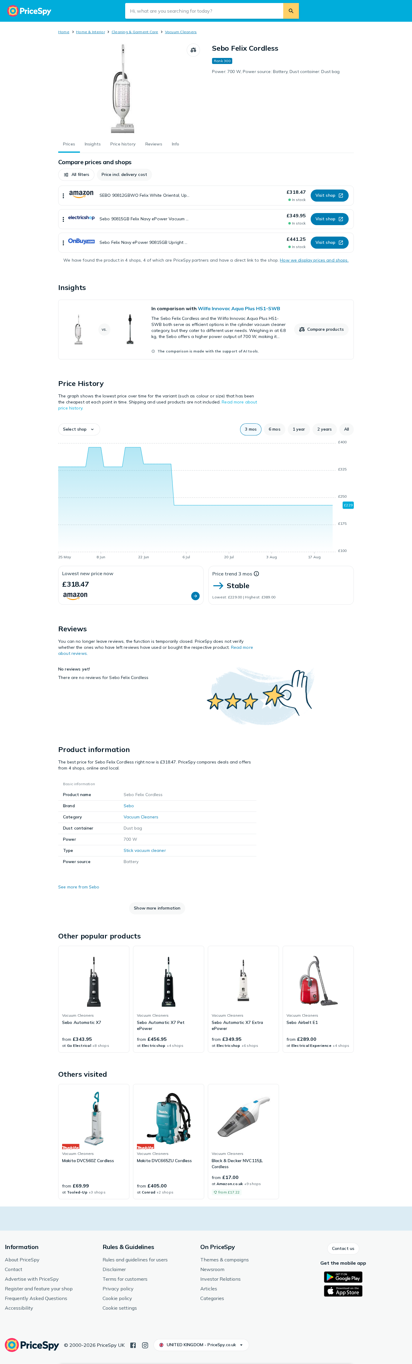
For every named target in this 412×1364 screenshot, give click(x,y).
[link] (206, 329)
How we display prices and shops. (314, 260)
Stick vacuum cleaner (145, 850)
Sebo (129, 805)
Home (63, 32)
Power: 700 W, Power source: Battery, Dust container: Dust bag (276, 71)
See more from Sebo (79, 887)
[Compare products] (193, 50)
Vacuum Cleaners (181, 32)
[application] (206, 500)
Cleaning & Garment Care (135, 32)
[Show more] (63, 195)
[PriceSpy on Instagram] (145, 1345)
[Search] (291, 11)
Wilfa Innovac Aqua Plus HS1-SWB (239, 308)
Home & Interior (90, 32)
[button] (76, 175)
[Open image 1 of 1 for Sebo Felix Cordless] (122, 88)
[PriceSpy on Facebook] (133, 1345)
